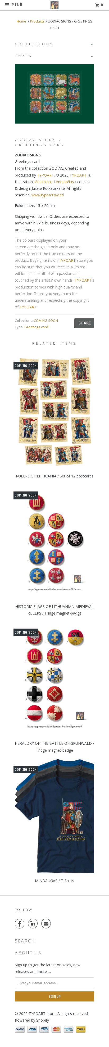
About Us (28, 953)
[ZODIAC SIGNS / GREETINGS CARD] (54, 94)
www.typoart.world (47, 194)
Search (25, 941)
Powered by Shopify (32, 1020)
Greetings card (36, 326)
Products (37, 21)
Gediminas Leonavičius (54, 181)
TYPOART (45, 175)
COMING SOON (46, 320)
